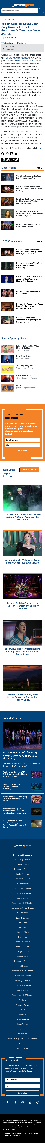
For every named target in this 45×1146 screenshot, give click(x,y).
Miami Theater (22, 883)
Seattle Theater (22, 898)
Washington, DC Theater (22, 903)
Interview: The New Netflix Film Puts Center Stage (22, 651)
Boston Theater (22, 874)
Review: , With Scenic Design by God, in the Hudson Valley (22, 697)
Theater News (7, 19)
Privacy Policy (7, 1135)
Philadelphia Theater (22, 888)
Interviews (22, 937)
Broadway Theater (22, 859)
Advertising (22, 1034)
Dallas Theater (23, 956)
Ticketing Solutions (22, 1048)
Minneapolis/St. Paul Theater (22, 908)
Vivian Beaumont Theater (26, 378)
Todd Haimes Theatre (25, 368)
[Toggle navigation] (1, 5)
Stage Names (22, 1024)
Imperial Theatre (23, 358)
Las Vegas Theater (22, 879)
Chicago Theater (22, 864)
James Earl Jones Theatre (26, 387)
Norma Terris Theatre (23, 60)
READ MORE (28, 469)
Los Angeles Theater (22, 869)
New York (22, 1009)
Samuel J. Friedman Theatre (27, 350)
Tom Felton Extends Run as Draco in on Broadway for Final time (22, 517)
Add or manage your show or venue (22, 1038)
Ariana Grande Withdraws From (22, 561)
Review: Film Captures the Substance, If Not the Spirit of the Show (22, 606)
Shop (22, 1029)
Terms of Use (18, 1135)
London (22, 1014)
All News (22, 1000)
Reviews (22, 927)
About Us (22, 1043)
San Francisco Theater (22, 893)
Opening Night (22, 932)
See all (40, 168)
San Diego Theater (22, 980)
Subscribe (22, 450)
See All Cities (22, 913)
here (40, 148)
